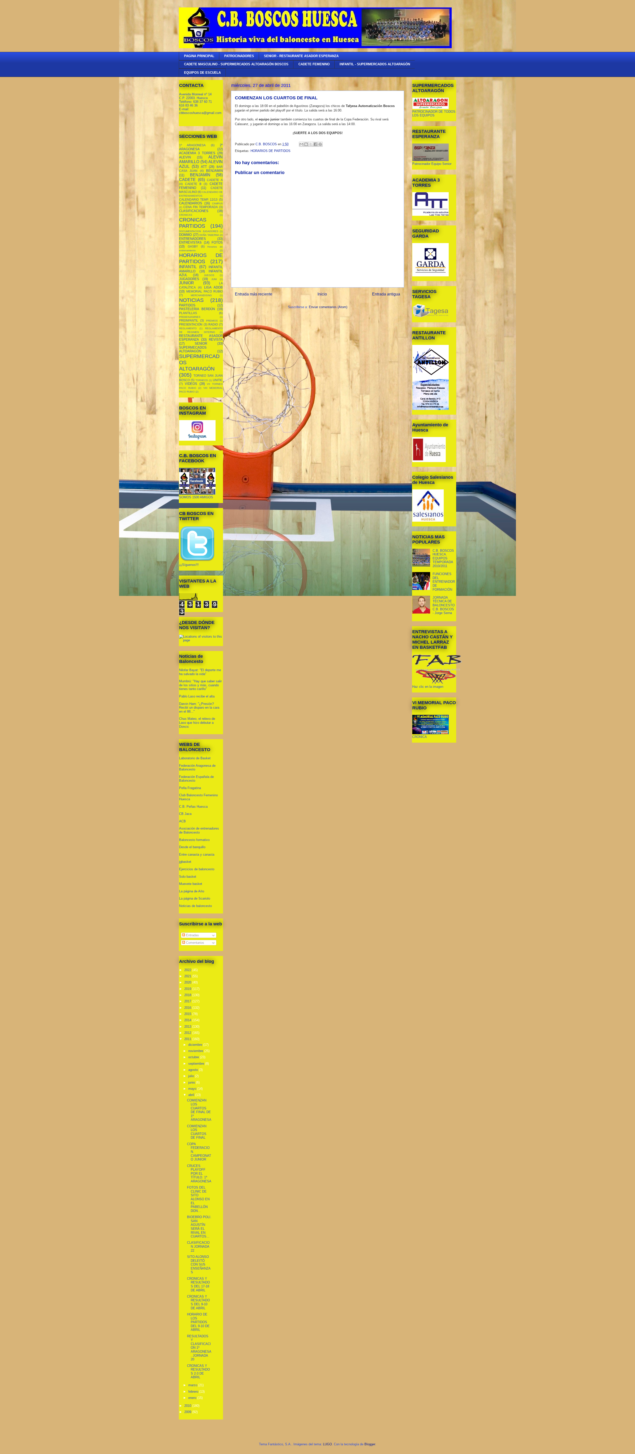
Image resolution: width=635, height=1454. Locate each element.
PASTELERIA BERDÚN (197, 309)
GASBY (193, 246)
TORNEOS (201, 380)
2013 (188, 1026)
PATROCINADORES (239, 56)
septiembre (196, 1063)
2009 (188, 1412)
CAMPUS (217, 203)
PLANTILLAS (188, 313)
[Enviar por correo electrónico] (301, 144)
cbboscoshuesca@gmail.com (200, 113)
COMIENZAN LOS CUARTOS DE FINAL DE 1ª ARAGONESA (199, 1110)
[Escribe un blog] (306, 144)
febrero (193, 1391)
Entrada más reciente (253, 294)
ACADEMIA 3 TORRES (197, 153)
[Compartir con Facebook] (315, 144)
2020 (188, 982)
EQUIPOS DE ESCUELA (202, 72)
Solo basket (187, 876)
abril (191, 1095)
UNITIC (218, 380)
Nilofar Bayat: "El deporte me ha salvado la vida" (200, 672)
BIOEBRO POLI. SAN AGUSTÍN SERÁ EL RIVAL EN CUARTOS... (199, 1226)
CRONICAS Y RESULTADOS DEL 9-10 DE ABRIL (198, 1302)
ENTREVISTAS (190, 242)
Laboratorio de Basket (195, 758)
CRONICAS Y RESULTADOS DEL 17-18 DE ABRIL (198, 1284)
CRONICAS (185, 215)
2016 (188, 1008)
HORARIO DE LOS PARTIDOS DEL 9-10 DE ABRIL (198, 1322)
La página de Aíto (191, 891)
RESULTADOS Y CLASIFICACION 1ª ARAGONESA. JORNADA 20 (199, 1347)
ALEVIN (185, 157)
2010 (188, 1406)
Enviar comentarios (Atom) (328, 307)
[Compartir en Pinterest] (320, 144)
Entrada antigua (386, 294)
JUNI (214, 279)
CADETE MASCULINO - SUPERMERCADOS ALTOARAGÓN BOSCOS (236, 64)
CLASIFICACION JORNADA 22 (198, 1246)
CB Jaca (185, 814)
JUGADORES (189, 279)
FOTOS (217, 242)
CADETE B (193, 183)
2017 (188, 1001)
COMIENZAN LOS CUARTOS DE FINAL (196, 1132)
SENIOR (201, 343)
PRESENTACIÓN (190, 324)
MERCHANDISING (201, 295)
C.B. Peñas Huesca (193, 806)
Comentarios (194, 943)
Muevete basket (190, 884)
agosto (193, 1070)
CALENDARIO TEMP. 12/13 (198, 199)
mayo (192, 1088)
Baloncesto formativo (194, 840)
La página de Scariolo (194, 898)
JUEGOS (209, 275)
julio (191, 1076)
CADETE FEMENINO (314, 64)
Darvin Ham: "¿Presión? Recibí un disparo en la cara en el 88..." (199, 707)
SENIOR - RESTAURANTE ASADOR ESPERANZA (301, 56)
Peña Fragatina (190, 788)
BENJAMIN (214, 171)
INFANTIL (188, 267)
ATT (204, 167)
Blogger (369, 1444)
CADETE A (215, 180)
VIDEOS (191, 384)
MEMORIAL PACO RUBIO (204, 291)
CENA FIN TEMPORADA (200, 207)
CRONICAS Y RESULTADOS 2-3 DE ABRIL (198, 1371)
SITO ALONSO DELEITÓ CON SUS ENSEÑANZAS (199, 1264)
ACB (182, 821)
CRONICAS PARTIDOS (192, 223)
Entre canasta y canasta (196, 854)
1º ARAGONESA (192, 145)
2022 (188, 970)
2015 (188, 1014)
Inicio (322, 294)
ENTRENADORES (192, 239)
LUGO (327, 1444)
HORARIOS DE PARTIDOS (270, 151)
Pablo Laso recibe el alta (197, 696)
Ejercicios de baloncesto (196, 869)
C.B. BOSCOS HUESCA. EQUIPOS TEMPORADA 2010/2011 (443, 558)
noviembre (196, 1051)
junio (192, 1082)
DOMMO (185, 235)
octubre (194, 1057)
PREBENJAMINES (189, 317)
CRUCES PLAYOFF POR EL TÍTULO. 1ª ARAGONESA (199, 1173)
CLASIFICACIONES (193, 211)
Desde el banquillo (192, 847)
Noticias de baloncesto (195, 906)
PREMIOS (212, 320)
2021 (188, 976)
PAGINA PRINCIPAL (199, 56)
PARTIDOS (187, 305)
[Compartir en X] (310, 144)
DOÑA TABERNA (209, 235)
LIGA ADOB (213, 287)
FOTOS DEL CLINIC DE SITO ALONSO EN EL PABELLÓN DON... (198, 1199)
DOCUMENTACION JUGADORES (198, 231)
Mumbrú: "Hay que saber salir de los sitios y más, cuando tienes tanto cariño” (200, 685)
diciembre (195, 1045)
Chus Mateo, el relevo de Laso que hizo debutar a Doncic (197, 722)
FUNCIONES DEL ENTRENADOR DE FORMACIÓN (444, 581)
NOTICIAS (191, 300)
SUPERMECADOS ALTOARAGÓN (193, 349)
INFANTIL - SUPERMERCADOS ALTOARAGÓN (375, 64)
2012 (188, 1033)
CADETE (187, 180)
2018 (188, 995)
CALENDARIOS (190, 203)
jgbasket (185, 862)
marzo (193, 1385)
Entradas (192, 935)
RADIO (213, 324)
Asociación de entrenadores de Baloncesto (199, 830)
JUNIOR (186, 283)
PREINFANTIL (188, 320)
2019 (188, 989)
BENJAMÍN (200, 175)
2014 (188, 1020)
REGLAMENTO (188, 328)
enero (192, 1398)
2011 (188, 1039)
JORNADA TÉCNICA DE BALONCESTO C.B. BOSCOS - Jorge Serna (444, 605)
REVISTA (216, 339)
